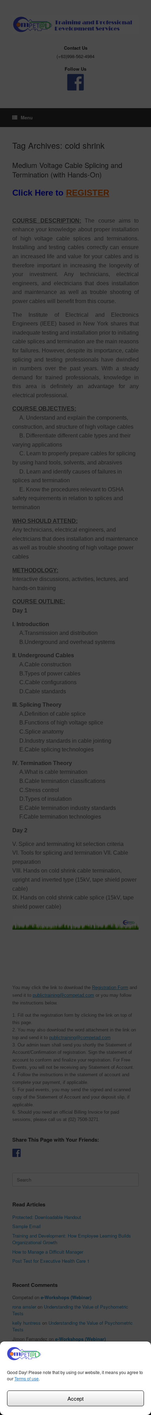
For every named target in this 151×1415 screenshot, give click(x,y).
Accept (75, 1398)
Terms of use (26, 1378)
